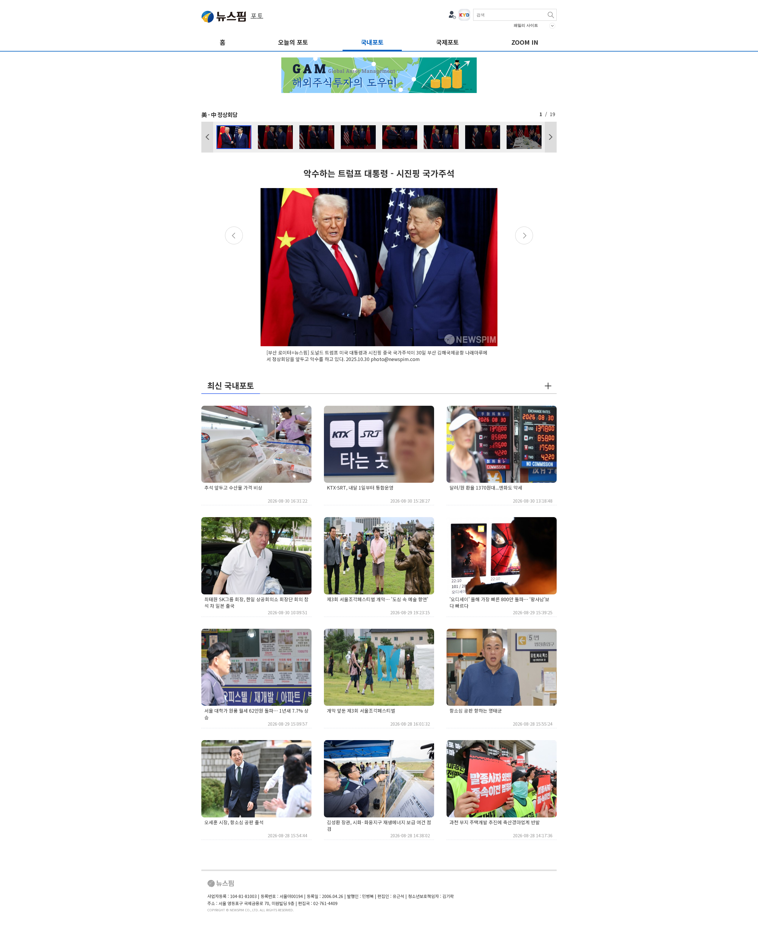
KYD (464, 15)
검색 (551, 15)
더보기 (548, 385)
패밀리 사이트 (526, 25)
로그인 (452, 14)
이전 (207, 137)
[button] (207, 137)
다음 (551, 137)
